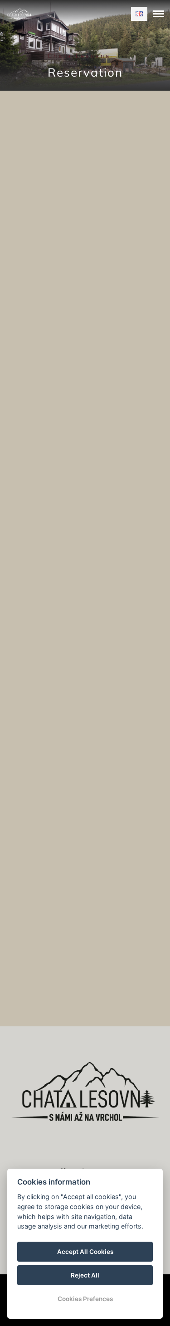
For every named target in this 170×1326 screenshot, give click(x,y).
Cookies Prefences (85, 1298)
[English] (139, 14)
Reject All (85, 1275)
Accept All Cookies (85, 1251)
